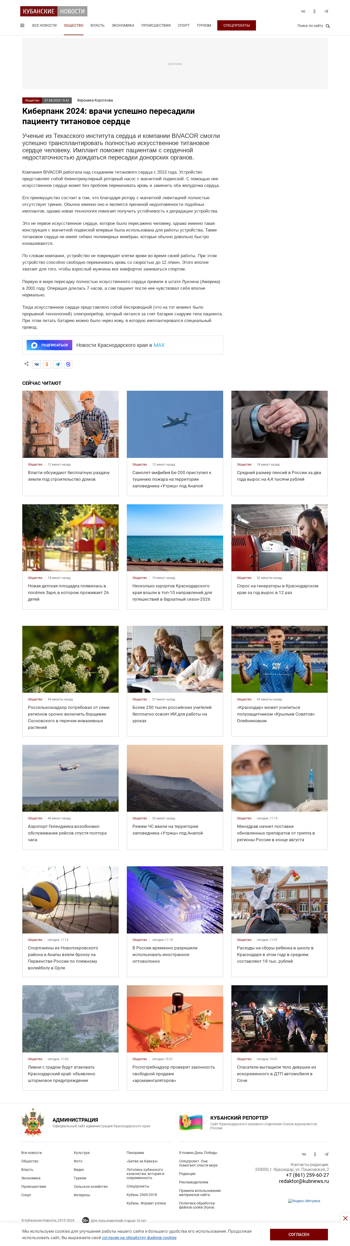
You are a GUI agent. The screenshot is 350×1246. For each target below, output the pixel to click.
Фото (78, 1161)
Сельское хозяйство (91, 1186)
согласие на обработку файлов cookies (139, 1237)
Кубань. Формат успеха (146, 1203)
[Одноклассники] (47, 364)
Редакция (187, 1174)
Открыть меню (22, 26)
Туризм (204, 25)
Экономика (123, 25)
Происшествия (156, 25)
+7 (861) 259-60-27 (307, 1175)
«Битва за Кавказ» (142, 1161)
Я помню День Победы (198, 1153)
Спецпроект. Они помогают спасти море (198, 1163)
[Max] (68, 364)
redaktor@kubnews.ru (304, 1181)
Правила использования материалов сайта (200, 1193)
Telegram (326, 11)
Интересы (82, 1195)
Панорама (135, 1153)
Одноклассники (314, 11)
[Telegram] (58, 364)
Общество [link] (35, 464)
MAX (159, 345)
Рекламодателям (193, 1182)
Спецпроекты (236, 25)
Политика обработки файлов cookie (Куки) (197, 1205)
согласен (299, 1234)
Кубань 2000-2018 (142, 1195)
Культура (82, 1153)
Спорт (184, 25)
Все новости (44, 25)
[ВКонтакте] (37, 364)
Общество (74, 25)
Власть (98, 25)
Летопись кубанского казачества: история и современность (145, 1174)
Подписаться (55, 345)
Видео (79, 1170)
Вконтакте (303, 11)
